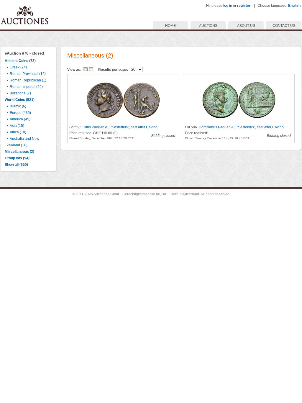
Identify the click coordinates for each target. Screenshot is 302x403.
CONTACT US (284, 26)
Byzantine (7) (20, 93)
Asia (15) (17, 126)
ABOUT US (246, 26)
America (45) (20, 119)
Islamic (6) (18, 106)
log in (227, 6)
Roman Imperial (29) (26, 87)
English (294, 6)
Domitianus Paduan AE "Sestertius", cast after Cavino (241, 127)
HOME (170, 26)
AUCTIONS (208, 26)
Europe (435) (20, 113)
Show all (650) (16, 165)
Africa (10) (18, 132)
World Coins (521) (20, 100)
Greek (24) (18, 67)
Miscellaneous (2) (19, 152)
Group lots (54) (17, 158)
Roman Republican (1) (28, 80)
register (243, 6)
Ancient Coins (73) (20, 61)
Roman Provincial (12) (28, 74)
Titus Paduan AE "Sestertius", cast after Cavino (120, 127)
